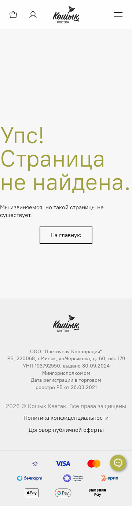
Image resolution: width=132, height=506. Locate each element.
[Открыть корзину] (13, 14)
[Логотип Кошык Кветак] (66, 14)
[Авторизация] (33, 14)
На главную (66, 235)
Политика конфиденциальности (66, 417)
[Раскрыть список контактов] (118, 463)
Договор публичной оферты (66, 429)
